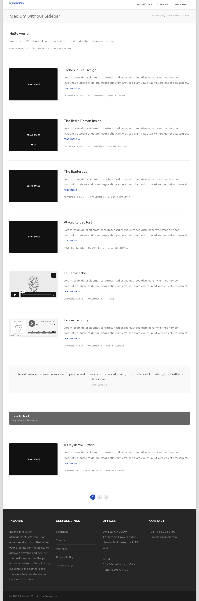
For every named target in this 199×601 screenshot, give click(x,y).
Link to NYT (24, 418)
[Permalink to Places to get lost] (33, 237)
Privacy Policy (64, 557)
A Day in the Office (79, 445)
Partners (180, 4)
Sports (111, 95)
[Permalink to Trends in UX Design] (33, 84)
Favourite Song (76, 320)
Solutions (144, 4)
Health (111, 146)
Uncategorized (62, 48)
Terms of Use (64, 566)
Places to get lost (78, 222)
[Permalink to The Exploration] (33, 186)
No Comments (41, 48)
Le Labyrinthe (75, 273)
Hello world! (19, 33)
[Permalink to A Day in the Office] (33, 459)
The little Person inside (82, 121)
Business (112, 197)
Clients (162, 4)
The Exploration (77, 171)
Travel (121, 95)
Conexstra (51, 596)
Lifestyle (122, 146)
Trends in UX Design (80, 70)
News (121, 345)
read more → (72, 88)
